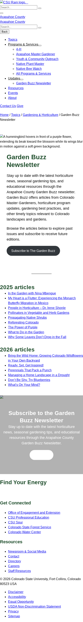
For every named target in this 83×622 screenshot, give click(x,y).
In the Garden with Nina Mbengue (32, 293)
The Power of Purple (22, 327)
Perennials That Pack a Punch (30, 370)
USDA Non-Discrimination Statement (34, 606)
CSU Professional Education (28, 517)
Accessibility (17, 597)
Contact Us (8, 106)
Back (5, 31)
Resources (16, 88)
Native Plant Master (30, 64)
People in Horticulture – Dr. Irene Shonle (37, 308)
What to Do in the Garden (26, 332)
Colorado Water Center (24, 532)
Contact (13, 556)
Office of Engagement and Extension (34, 512)
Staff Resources (19, 571)
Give (20, 106)
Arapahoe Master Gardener (35, 54)
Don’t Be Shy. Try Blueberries (29, 380)
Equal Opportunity (21, 601)
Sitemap (14, 616)
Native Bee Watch (29, 68)
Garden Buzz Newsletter (33, 83)
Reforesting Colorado (23, 322)
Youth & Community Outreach (37, 59)
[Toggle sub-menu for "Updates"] (21, 79)
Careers (14, 566)
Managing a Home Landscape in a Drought (39, 375)
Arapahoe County (12, 17)
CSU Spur (15, 522)
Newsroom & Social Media (27, 551)
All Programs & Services (33, 73)
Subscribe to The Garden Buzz (33, 251)
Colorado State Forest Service (29, 527)
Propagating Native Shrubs (27, 317)
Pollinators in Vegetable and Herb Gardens (38, 312)
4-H (18, 49)
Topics (12, 39)
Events (13, 93)
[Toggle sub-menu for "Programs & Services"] (40, 45)
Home (4, 115)
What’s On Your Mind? (24, 384)
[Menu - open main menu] (1, 13)
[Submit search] (39, 8)
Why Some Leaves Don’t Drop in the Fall (37, 337)
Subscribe (41, 455)
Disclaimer (15, 592)
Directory (14, 561)
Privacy (13, 611)
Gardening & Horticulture (40, 115)
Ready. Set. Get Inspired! (26, 365)
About (12, 98)
